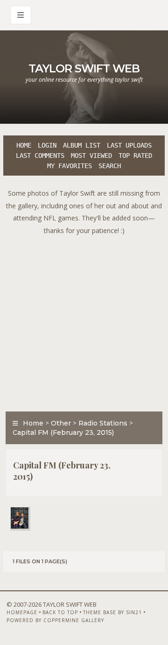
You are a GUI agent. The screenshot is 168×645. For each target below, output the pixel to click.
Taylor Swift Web (84, 68)
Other (61, 423)
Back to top (60, 612)
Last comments (40, 155)
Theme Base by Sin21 (112, 612)
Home (23, 145)
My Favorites (69, 166)
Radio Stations (102, 423)
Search (109, 166)
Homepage (22, 612)
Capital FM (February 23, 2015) (63, 432)
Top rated (135, 155)
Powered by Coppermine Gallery (55, 620)
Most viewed (91, 155)
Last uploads (129, 145)
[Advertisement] (84, 321)
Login (47, 145)
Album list (81, 145)
